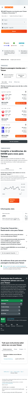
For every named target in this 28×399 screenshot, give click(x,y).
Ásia (22, 371)
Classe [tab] (15, 349)
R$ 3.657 (3, 11)
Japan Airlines (10, 318)
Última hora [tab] (17, 82)
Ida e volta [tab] (4, 82)
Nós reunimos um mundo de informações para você (13, 389)
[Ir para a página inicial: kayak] (9, 7)
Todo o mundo (16, 371)
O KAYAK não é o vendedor (8, 387)
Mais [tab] (21, 168)
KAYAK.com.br (6, 371)
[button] (2, 7)
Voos (11, 371)
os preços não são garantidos (7, 383)
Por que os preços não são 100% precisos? (12, 392)
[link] (14, 200)
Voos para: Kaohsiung (8, 359)
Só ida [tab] (10, 82)
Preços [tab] (7, 168)
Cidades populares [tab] (7, 349)
